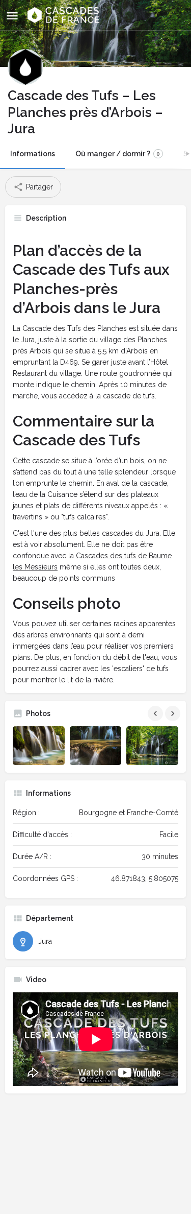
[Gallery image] (39, 745)
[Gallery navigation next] (173, 713)
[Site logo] (64, 15)
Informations (32, 154)
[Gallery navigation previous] (156, 713)
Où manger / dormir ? (117, 154)
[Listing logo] (25, 67)
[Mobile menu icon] (12, 16)
